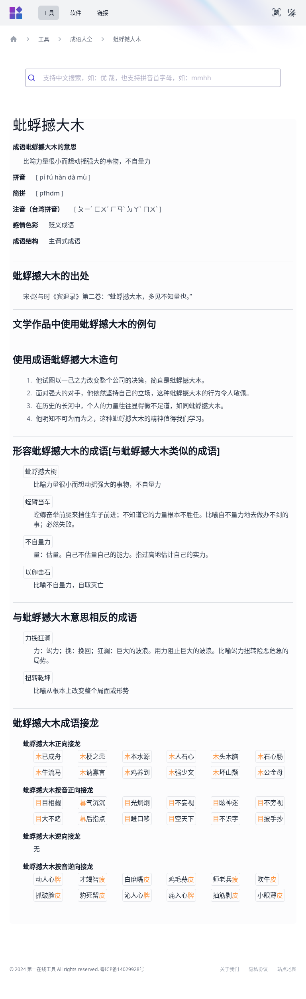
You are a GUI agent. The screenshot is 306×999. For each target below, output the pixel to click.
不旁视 (270, 802)
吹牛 (267, 879)
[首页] (14, 39)
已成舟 (48, 756)
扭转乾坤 (38, 677)
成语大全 (81, 39)
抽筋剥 (225, 895)
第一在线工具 (41, 969)
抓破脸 (48, 895)
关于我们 (229, 969)
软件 (75, 12)
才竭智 (92, 879)
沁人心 (137, 895)
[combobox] (153, 78)
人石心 (181, 756)
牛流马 (48, 772)
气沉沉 (92, 802)
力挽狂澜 (38, 638)
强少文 (181, 772)
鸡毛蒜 (181, 879)
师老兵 (225, 879)
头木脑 (225, 756)
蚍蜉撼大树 (41, 471)
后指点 (92, 818)
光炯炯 (137, 802)
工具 (48, 12)
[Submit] (34, 78)
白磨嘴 (137, 879)
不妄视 (181, 802)
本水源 (137, 756)
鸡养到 (137, 772)
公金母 (270, 772)
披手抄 (270, 818)
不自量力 (38, 541)
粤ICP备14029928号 (122, 969)
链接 (102, 12)
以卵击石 (38, 572)
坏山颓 (225, 772)
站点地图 (286, 969)
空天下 (181, 818)
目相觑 (48, 802)
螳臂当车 (38, 502)
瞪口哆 (137, 818)
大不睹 (48, 818)
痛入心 (181, 895)
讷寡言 (92, 772)
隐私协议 (258, 969)
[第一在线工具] (16, 12)
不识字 (225, 818)
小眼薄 (270, 895)
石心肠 (270, 756)
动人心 (48, 879)
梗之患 (92, 756)
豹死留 (92, 895)
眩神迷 (225, 802)
